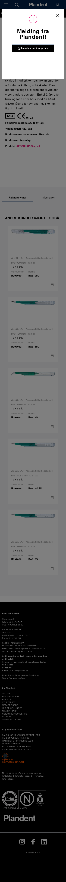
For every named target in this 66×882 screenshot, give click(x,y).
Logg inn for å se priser (34, 48)
